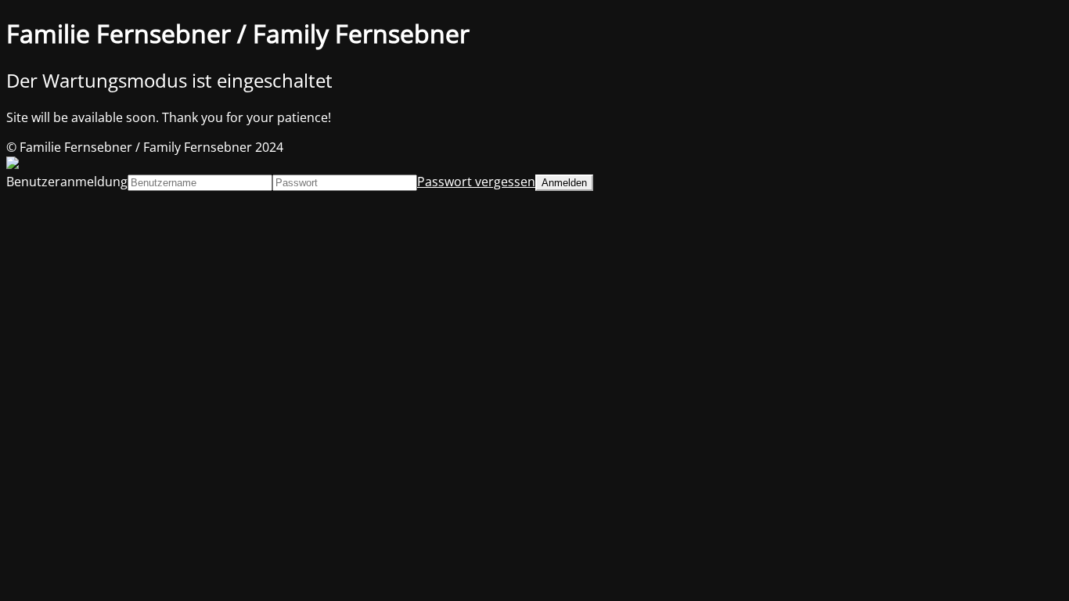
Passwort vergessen (476, 181)
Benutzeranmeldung (67, 181)
